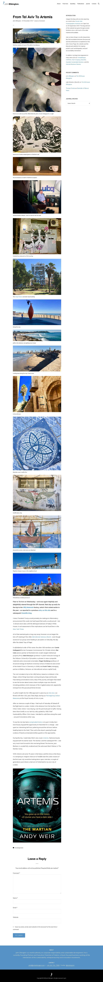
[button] (98, 3)
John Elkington (70, 76)
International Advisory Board (41, 637)
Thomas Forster (70, 88)
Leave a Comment (39, 21)
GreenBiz (83, 60)
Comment (16, 873)
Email (15, 907)
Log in (64, 978)
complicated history (35, 722)
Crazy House (18, 296)
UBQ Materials (28, 607)
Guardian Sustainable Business (75, 62)
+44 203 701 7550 (53, 965)
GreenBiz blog (26, 613)
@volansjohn (70, 965)
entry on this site (44, 610)
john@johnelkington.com (37, 965)
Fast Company (76, 60)
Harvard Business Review (73, 64)
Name (15, 898)
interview (51, 693)
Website (15, 917)
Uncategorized (19, 848)
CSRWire (68, 60)
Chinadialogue (81, 57)
